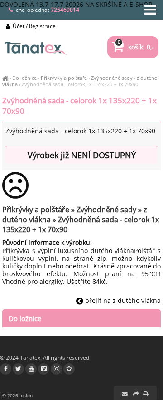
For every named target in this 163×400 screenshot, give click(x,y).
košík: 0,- (136, 47)
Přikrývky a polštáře (64, 77)
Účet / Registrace (33, 26)
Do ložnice (24, 77)
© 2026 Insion (17, 395)
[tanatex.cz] (5, 77)
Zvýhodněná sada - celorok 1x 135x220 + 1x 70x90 (80, 84)
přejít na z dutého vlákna (122, 300)
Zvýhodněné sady (112, 77)
